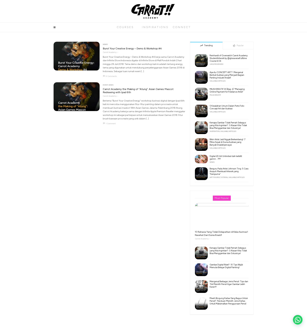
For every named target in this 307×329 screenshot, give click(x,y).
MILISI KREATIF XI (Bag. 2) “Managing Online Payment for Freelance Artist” (227, 90)
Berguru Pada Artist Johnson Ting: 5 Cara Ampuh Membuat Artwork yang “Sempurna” (229, 171)
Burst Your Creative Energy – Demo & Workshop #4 (132, 48)
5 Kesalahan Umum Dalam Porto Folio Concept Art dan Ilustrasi (227, 107)
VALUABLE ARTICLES (217, 81)
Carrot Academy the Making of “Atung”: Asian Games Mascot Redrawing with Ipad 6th (138, 91)
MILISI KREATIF (215, 95)
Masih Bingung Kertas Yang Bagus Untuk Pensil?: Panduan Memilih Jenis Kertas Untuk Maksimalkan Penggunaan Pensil (229, 301)
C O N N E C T (181, 27)
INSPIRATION (215, 131)
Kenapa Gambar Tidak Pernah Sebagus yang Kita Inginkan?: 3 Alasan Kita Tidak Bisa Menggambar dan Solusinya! (228, 125)
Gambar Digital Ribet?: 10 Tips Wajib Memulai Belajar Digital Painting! (226, 266)
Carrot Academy (110, 52)
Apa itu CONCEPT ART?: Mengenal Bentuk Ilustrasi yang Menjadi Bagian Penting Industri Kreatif (227, 75)
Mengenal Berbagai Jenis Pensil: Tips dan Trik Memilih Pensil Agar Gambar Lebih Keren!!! (229, 284)
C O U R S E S (125, 27)
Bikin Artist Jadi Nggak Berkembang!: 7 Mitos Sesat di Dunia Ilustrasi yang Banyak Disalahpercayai (227, 142)
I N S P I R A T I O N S (155, 27)
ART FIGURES (215, 177)
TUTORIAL (224, 177)
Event (105, 85)
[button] (298, 320)
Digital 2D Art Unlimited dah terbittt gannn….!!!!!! (226, 157)
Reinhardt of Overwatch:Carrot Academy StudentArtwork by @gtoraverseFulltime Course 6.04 (229, 58)
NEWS (105, 44)
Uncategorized (216, 64)
